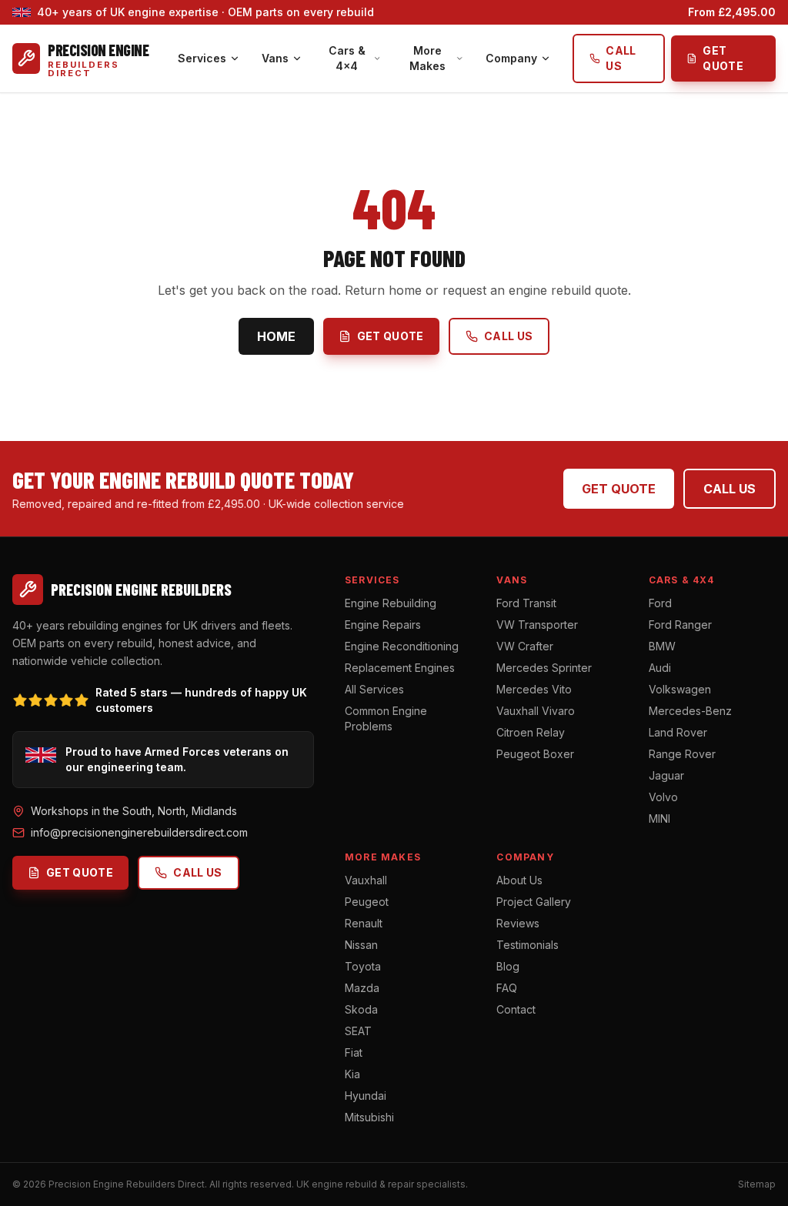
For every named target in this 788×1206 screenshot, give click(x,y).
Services (202, 58)
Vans (275, 58)
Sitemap (757, 1184)
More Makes (427, 58)
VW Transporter (537, 624)
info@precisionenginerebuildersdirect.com (139, 832)
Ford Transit (526, 603)
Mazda (362, 987)
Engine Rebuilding (390, 603)
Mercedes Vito (534, 689)
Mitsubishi (369, 1117)
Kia (352, 1074)
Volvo (663, 796)
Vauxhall (366, 880)
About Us (519, 880)
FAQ (506, 987)
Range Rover (682, 753)
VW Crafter (524, 646)
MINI (659, 818)
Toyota (363, 966)
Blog (507, 966)
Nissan (361, 944)
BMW (662, 646)
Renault (363, 923)
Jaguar (666, 775)
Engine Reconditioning (402, 646)
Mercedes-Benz (690, 710)
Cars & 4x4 (347, 58)
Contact (516, 1009)
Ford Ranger (680, 624)
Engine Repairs (383, 624)
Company (511, 58)
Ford (660, 603)
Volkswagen (680, 689)
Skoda (361, 1009)
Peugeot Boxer (535, 753)
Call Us (621, 58)
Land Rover (678, 732)
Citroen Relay (530, 732)
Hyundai (365, 1095)
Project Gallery (533, 901)
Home (276, 336)
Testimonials (527, 944)
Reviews (517, 923)
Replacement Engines (400, 667)
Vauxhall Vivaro (535, 710)
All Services (374, 689)
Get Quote (723, 58)
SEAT (358, 1030)
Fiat (353, 1052)
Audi (660, 667)
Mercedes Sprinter (544, 667)
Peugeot (367, 901)
